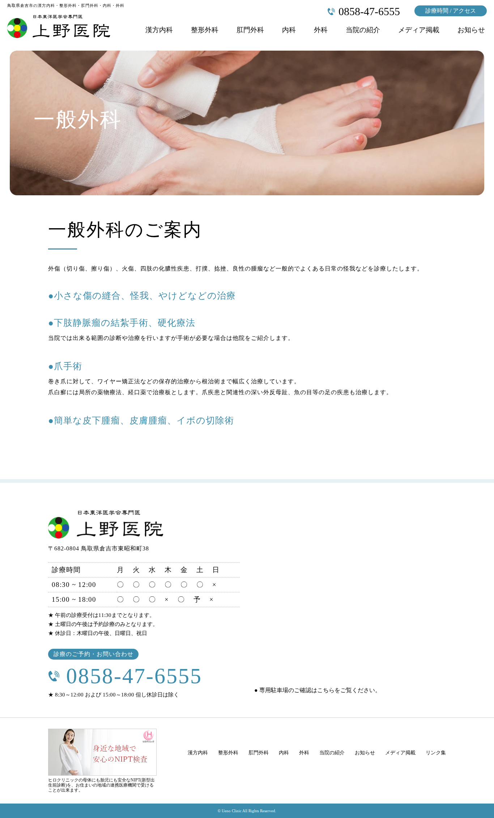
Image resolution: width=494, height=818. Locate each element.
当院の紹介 (363, 30)
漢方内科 (159, 30)
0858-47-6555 (134, 676)
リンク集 (436, 752)
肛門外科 (250, 30)
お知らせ (471, 30)
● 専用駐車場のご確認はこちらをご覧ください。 (317, 690)
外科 (321, 30)
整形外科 (204, 30)
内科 (289, 30)
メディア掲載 (418, 30)
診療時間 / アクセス (450, 11)
